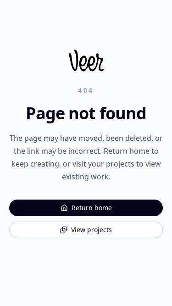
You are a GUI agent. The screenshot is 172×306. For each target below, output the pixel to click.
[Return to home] (86, 60)
